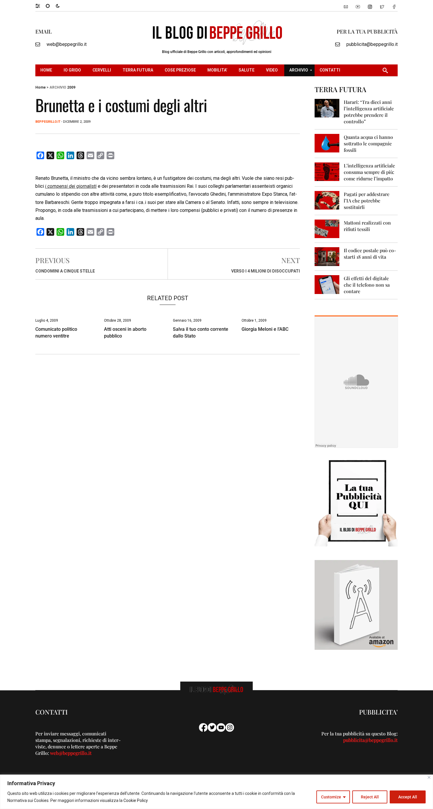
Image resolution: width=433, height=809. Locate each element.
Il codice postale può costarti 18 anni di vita (370, 253)
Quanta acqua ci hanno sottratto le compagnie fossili (368, 143)
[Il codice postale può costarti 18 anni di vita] (327, 256)
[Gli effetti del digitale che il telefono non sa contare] (327, 284)
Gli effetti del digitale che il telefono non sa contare (367, 284)
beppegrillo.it (47, 122)
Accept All (407, 797)
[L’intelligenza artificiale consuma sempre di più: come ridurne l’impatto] (327, 171)
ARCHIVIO (57, 87)
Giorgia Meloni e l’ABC (265, 329)
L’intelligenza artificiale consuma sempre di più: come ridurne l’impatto (369, 172)
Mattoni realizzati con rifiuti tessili (367, 226)
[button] (40, 5)
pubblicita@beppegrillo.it (372, 44)
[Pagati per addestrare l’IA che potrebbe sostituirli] (327, 200)
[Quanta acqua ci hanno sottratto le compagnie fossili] (327, 143)
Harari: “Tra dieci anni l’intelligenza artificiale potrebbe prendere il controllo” (369, 111)
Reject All (370, 797)
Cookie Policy (135, 800)
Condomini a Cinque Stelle (65, 271)
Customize (331, 797)
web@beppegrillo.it (67, 44)
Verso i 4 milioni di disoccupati (265, 271)
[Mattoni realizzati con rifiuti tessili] (327, 228)
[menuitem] (47, 70)
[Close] (429, 777)
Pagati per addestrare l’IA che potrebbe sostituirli (366, 200)
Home (40, 87)
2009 (71, 87)
